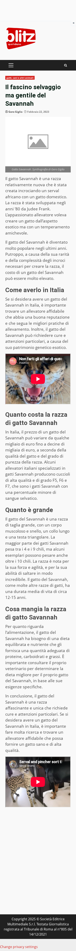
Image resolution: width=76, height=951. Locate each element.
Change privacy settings (19, 946)
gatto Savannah (23, 178)
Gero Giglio (15, 112)
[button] (38, 829)
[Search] (65, 65)
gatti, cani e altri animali (20, 77)
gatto (54, 432)
